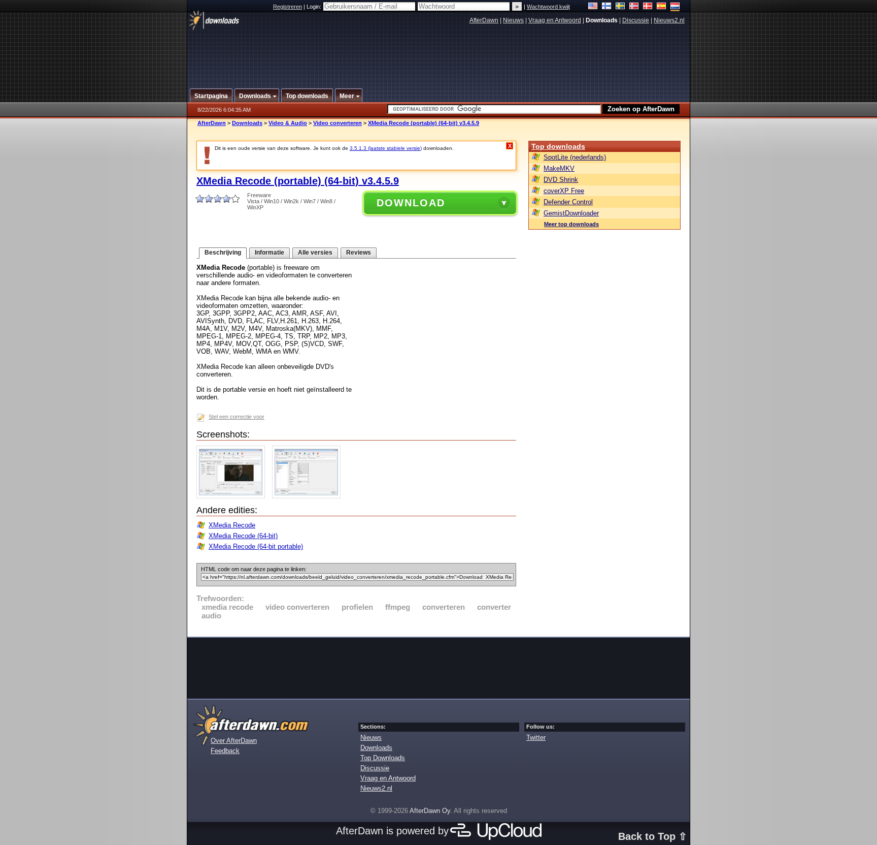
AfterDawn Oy (430, 811)
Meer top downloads (571, 224)
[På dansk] (648, 7)
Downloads (247, 123)
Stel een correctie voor (236, 417)
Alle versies (315, 252)
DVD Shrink (561, 179)
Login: (315, 7)
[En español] (661, 7)
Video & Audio (287, 123)
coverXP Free (564, 191)
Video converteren (337, 123)
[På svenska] (620, 7)
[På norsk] (634, 7)
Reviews (358, 252)
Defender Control (568, 202)
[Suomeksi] (607, 7)
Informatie (269, 252)
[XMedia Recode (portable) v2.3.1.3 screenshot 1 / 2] (233, 496)
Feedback (225, 751)
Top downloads (558, 146)
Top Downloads (382, 758)
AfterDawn (483, 20)
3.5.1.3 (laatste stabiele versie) (386, 148)
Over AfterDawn (234, 740)
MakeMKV (559, 168)
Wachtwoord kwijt (548, 7)
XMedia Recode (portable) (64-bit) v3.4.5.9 (423, 123)
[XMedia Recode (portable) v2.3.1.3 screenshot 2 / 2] (309, 496)
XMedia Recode (232, 525)
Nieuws (513, 20)
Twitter (536, 737)
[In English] (593, 7)
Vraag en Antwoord (554, 20)
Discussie (635, 20)
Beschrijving (223, 252)
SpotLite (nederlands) (575, 157)
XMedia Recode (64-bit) (243, 536)
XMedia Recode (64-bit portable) (256, 546)
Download (411, 202)
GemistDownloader (571, 213)
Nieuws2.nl (669, 20)
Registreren (287, 7)
